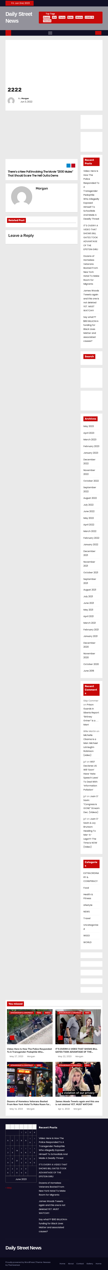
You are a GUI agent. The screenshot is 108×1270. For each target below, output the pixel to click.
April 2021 (88, 616)
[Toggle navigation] (46, 33)
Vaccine (47, 21)
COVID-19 (89, 17)
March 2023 (89, 439)
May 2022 (88, 518)
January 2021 (90, 636)
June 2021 (88, 603)
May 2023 (88, 426)
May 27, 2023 (16, 1056)
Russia (47, 17)
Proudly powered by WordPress (20, 1262)
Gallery (89, 1263)
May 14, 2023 (16, 1109)
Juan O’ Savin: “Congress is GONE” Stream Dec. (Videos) (91, 804)
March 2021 (89, 623)
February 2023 (91, 446)
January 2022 (90, 544)
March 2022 (89, 531)
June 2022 (88, 511)
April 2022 (88, 524)
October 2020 (91, 664)
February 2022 (91, 538)
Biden (70, 17)
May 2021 (88, 609)
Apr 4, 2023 (64, 1109)
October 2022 (91, 480)
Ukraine (79, 17)
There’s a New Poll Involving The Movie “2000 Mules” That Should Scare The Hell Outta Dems (40, 173)
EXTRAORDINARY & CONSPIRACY (22, 1013)
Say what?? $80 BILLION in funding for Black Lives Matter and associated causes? (90, 329)
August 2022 (90, 498)
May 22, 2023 (64, 1056)
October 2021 (90, 572)
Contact (80, 1263)
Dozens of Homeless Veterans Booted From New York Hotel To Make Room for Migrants (28, 1104)
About (71, 1263)
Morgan (25, 98)
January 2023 (90, 452)
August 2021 (89, 589)
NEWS (86, 911)
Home (62, 1263)
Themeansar (14, 1265)
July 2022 (88, 504)
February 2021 (91, 629)
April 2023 (88, 433)
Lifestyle (87, 905)
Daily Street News (23, 1247)
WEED (86, 935)
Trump (62, 17)
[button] (92, 33)
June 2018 (88, 670)
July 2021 (88, 596)
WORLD (87, 942)
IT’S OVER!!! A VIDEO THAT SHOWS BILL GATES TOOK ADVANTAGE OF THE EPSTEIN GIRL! (90, 237)
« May (8, 1187)
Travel (86, 918)
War (54, 17)
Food (86, 887)
